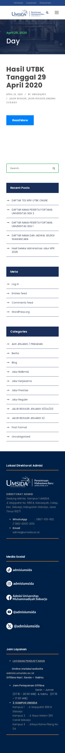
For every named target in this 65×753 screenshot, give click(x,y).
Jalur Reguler (18, 98)
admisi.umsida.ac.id (29, 673)
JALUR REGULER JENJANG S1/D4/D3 (32, 409)
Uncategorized (21, 436)
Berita (15, 353)
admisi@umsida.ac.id (26, 532)
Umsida (18, 3)
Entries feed (19, 293)
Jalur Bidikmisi (20, 372)
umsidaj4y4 (39, 94)
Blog (14, 362)
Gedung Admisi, (16, 498)
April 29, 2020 (14, 94)
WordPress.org (21, 312)
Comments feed (22, 302)
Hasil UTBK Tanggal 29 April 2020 (26, 77)
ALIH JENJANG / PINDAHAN (27, 344)
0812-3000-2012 (24, 524)
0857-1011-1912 (45, 519)
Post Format (19, 427)
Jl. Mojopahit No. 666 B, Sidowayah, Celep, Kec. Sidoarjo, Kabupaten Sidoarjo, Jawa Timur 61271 (32, 507)
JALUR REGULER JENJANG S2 (28, 418)
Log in (15, 284)
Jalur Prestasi (20, 390)
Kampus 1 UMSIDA (38, 498)
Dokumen (45, 3)
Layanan (31, 3)
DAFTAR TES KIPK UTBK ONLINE (30, 200)
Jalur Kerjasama (22, 381)
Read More (20, 120)
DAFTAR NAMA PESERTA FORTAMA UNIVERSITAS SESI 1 (32, 224)
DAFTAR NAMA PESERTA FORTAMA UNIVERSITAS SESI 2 (32, 211)
